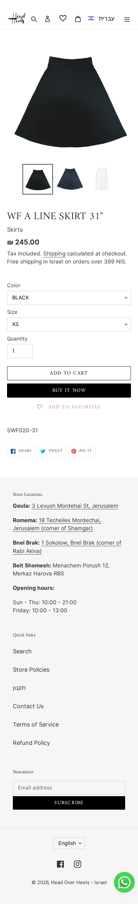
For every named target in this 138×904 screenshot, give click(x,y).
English (67, 843)
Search (22, 651)
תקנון (19, 687)
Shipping (54, 253)
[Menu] (127, 18)
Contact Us (28, 706)
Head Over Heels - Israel (79, 882)
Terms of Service (36, 724)
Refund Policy (31, 742)
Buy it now (69, 390)
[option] (102, 18)
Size (12, 312)
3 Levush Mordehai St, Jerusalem (75, 506)
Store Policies (31, 669)
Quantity (17, 338)
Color (14, 285)
